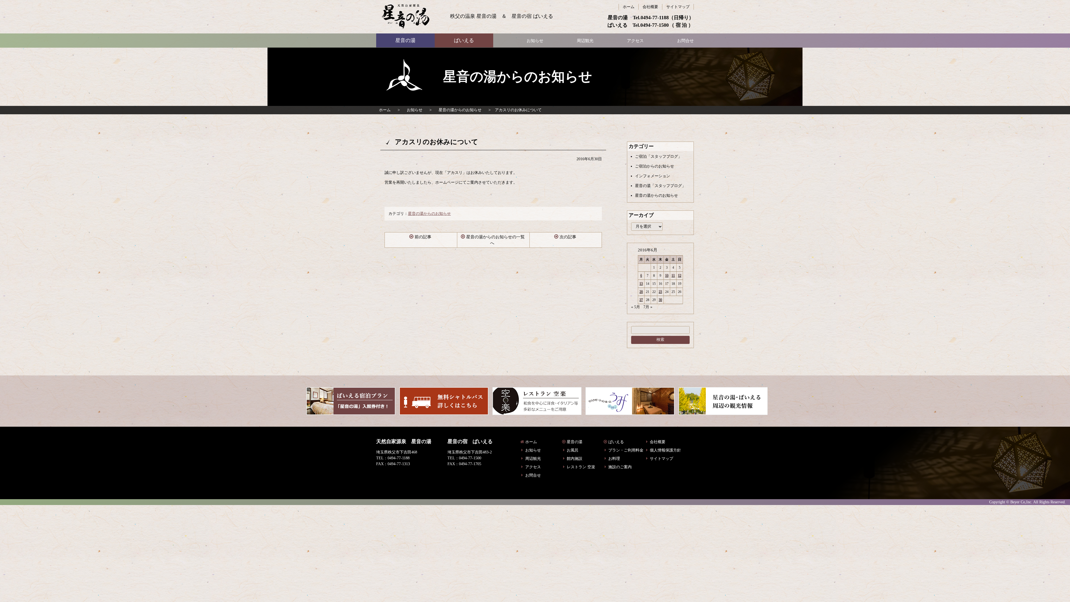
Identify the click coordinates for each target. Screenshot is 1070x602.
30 (660, 300)
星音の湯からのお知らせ (460, 110)
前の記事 (423, 237)
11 (673, 276)
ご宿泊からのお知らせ (654, 166)
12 (679, 276)
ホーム (385, 110)
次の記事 (568, 237)
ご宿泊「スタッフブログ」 (658, 156)
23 (660, 292)
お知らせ (414, 110)
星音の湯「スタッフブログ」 (660, 186)
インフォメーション (652, 176)
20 (641, 292)
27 (641, 300)
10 (666, 276)
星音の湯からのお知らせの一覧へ (495, 240)
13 (641, 284)
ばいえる (405, 16)
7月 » (647, 307)
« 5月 (635, 307)
